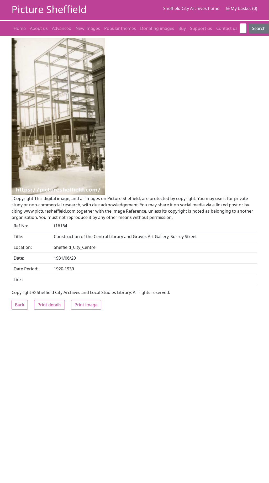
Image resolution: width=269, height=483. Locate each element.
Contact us (227, 28)
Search (259, 28)
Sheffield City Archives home (191, 8)
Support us (201, 28)
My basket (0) (243, 8)
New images (88, 28)
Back (19, 305)
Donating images (157, 28)
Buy (182, 28)
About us (39, 28)
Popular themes (120, 28)
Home (20, 28)
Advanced (61, 28)
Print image (86, 305)
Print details (49, 305)
